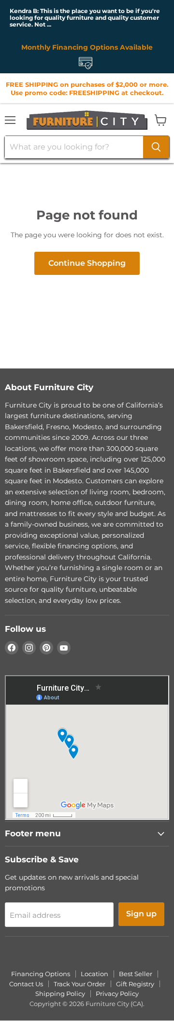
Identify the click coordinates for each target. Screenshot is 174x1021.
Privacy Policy (117, 993)
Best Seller (135, 974)
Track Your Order (79, 984)
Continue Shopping (87, 263)
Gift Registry (135, 984)
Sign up (141, 913)
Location (94, 974)
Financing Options (40, 974)
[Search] (156, 147)
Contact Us (26, 984)
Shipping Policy (60, 993)
